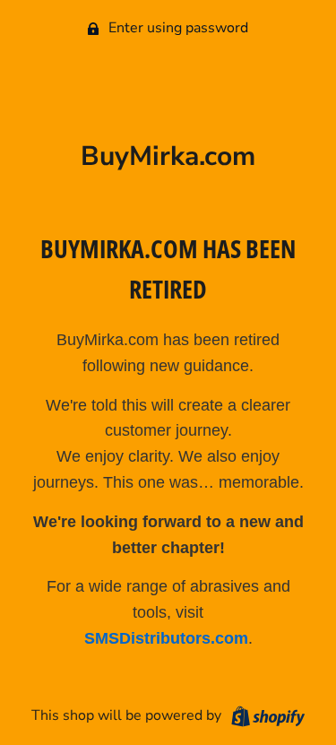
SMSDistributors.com (166, 638)
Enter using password (176, 28)
